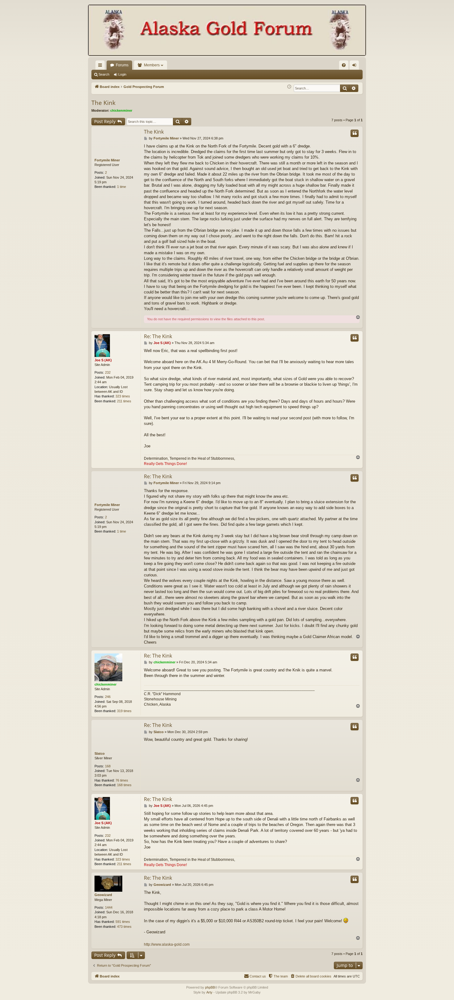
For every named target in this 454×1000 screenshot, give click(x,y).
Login (122, 74)
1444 (108, 907)
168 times (124, 785)
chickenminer (121, 110)
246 (108, 697)
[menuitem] (343, 65)
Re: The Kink (158, 336)
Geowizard (103, 895)
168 (108, 766)
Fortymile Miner (107, 160)
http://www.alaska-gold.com (167, 944)
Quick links (101, 66)
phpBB (210, 987)
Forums (122, 65)
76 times (122, 780)
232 (108, 372)
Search (104, 74)
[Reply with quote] (355, 133)
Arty (209, 992)
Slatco (100, 753)
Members (152, 65)
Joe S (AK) (103, 360)
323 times (123, 396)
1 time (121, 187)
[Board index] (227, 31)
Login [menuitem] (355, 66)
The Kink (103, 103)
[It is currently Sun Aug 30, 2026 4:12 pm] (289, 86)
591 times (123, 921)
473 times (124, 926)
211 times (124, 401)
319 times (124, 711)
